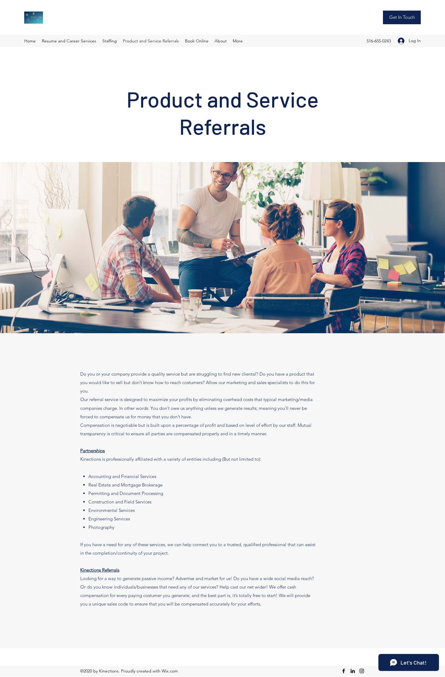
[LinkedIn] (353, 671)
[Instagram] (362, 671)
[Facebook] (344, 671)
